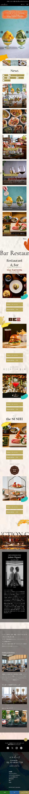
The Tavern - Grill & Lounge (17, 75)
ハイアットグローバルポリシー (14, 775)
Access (10, 782)
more (25, 239)
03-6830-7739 (16, 762)
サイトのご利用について (13, 776)
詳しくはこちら (12, 304)
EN (23, 4)
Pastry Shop (7, 80)
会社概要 (10, 771)
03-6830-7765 (16, 766)
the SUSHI (21, 77)
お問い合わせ (11, 778)
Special (6, 75)
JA (21, 4)
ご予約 (12, 309)
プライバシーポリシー (13, 773)
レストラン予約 (24, 792)
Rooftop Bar (13, 77)
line (5, 792)
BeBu (6, 77)
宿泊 (9, 780)
